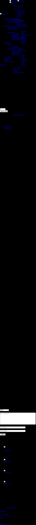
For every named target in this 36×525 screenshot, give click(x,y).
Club (14, 115)
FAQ (1, 517)
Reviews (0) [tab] (7, 128)
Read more (7, 461)
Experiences (20, 115)
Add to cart (4, 111)
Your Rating (4, 229)
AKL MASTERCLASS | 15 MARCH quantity (14, 107)
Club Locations (4, 514)
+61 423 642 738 (11, 508)
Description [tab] (7, 126)
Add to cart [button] (7, 450)
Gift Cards (3, 511)
